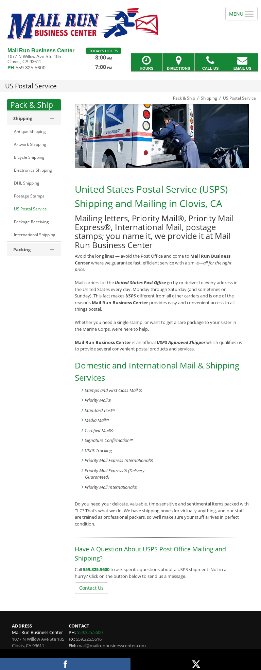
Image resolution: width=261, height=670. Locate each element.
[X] (195, 664)
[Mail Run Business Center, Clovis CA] (130, 23)
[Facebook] (65, 664)
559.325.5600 (96, 569)
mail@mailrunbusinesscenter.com (111, 645)
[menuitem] (34, 131)
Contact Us (91, 588)
